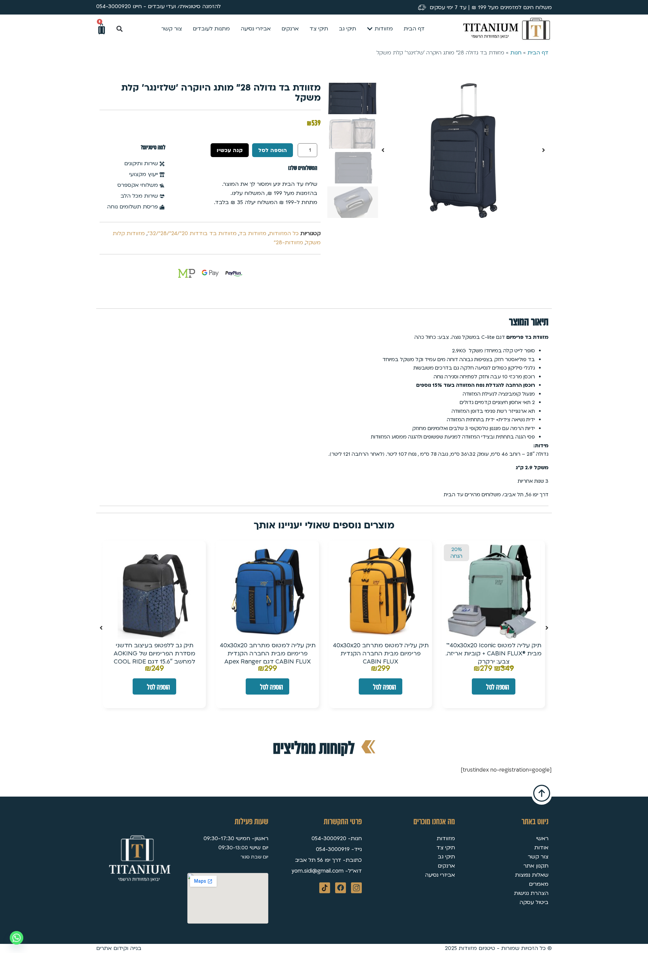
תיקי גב (446, 856)
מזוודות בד (252, 233)
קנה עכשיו (230, 150)
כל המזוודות (284, 233)
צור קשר (538, 856)
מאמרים (538, 884)
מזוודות (446, 838)
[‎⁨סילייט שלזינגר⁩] (463, 150)
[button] (119, 28)
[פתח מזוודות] (370, 28)
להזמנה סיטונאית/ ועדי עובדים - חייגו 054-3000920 (158, 6)
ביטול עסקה (533, 902)
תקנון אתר (535, 866)
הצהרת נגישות (531, 893)
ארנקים (446, 866)
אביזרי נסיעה (440, 875)
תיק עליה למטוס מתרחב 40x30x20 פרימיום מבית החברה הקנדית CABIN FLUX (381, 654)
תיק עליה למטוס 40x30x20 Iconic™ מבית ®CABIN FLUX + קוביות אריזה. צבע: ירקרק (494, 654)
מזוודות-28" (288, 242)
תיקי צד (445, 847)
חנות (515, 52)
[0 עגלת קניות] (101, 29)
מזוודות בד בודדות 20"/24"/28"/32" (192, 233)
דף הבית (538, 52)
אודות (541, 847)
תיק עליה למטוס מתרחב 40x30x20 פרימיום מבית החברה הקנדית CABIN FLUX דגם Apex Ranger (268, 654)
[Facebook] (340, 887)
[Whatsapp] (16, 938)
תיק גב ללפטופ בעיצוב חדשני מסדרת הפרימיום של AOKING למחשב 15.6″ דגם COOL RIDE (154, 654)
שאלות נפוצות (531, 875)
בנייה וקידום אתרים (118, 948)
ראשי (542, 838)
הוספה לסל (272, 150)
